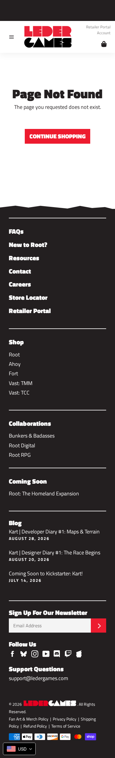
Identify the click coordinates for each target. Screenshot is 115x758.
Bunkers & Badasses (32, 436)
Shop (16, 342)
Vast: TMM (20, 383)
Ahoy (15, 364)
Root (14, 354)
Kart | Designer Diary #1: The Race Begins (54, 555)
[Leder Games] (50, 704)
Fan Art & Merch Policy (28, 719)
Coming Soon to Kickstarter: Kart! (46, 576)
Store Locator (28, 297)
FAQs (16, 231)
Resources (24, 258)
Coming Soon (28, 481)
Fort (13, 373)
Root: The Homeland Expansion (44, 493)
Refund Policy (35, 726)
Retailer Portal (98, 27)
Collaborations (30, 423)
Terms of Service (65, 726)
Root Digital (22, 445)
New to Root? (28, 244)
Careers (20, 284)
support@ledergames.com (38, 678)
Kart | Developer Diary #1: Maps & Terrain (54, 534)
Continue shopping (57, 136)
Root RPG (20, 455)
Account (104, 33)
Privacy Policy (64, 719)
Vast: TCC (19, 393)
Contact (20, 271)
